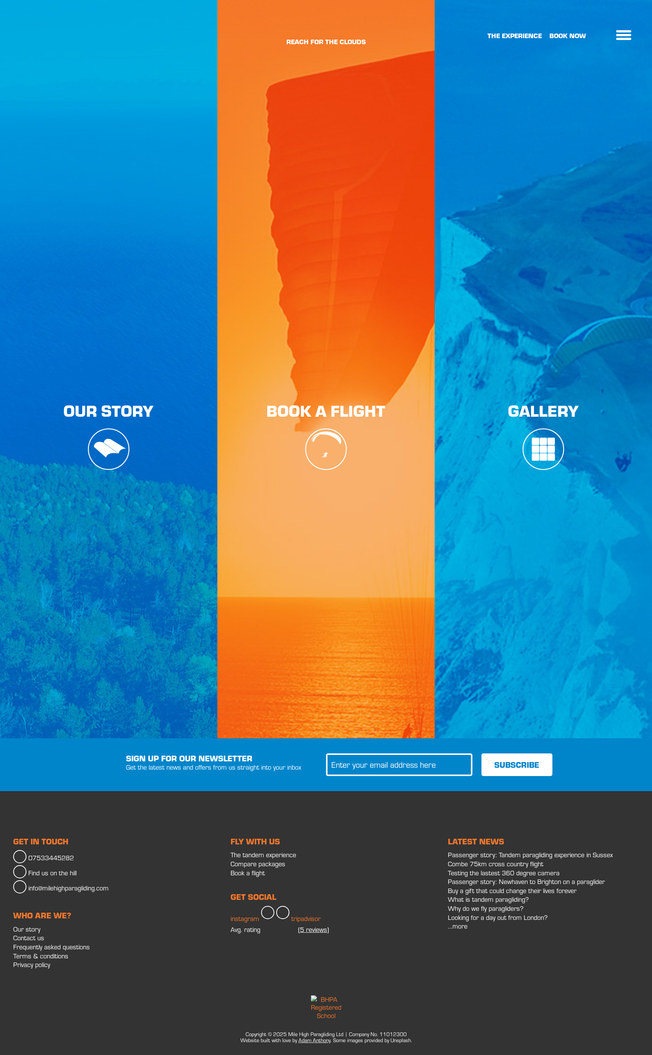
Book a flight (325, 411)
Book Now (567, 35)
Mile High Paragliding (41, 36)
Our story (108, 411)
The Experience (514, 35)
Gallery (543, 411)
